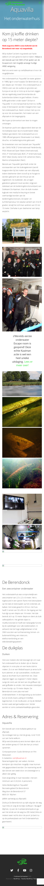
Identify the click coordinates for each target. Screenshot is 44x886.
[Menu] (40, 3)
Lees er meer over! (24, 363)
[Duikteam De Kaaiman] (15, 5)
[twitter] (12, 870)
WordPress (16, 879)
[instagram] (31, 870)
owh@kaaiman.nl (19, 758)
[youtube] (25, 870)
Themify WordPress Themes (29, 879)
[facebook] (18, 870)
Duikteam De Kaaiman (21, 876)
